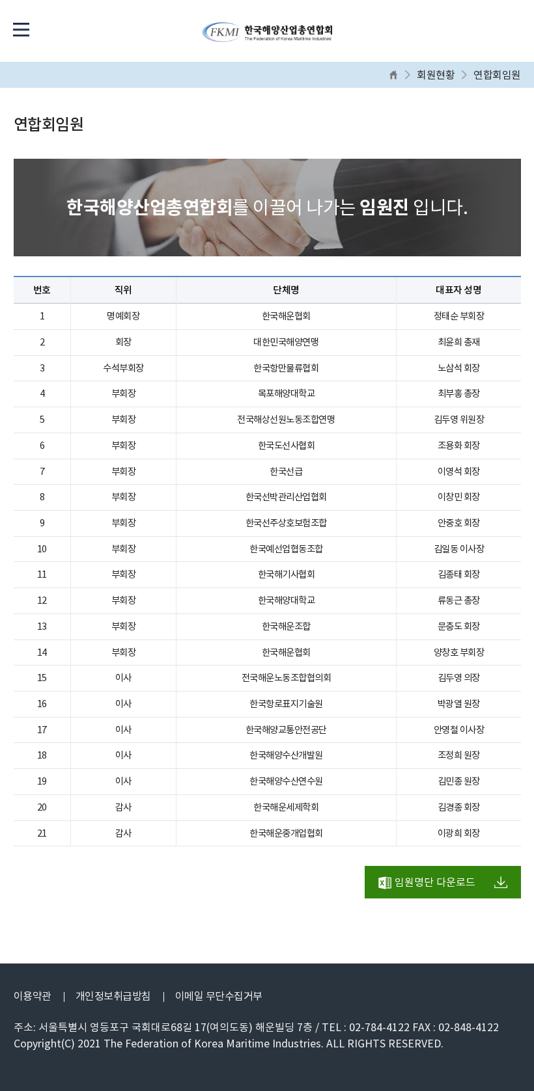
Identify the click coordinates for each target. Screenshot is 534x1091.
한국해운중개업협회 (286, 833)
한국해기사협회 (286, 574)
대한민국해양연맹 (285, 342)
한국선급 (286, 472)
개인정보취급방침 (113, 996)
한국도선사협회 (286, 445)
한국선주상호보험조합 (286, 523)
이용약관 (32, 996)
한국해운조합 (286, 626)
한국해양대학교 (286, 600)
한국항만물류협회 (285, 368)
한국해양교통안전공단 (286, 730)
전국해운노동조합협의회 (286, 678)
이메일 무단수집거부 (218, 996)
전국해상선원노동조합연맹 (286, 419)
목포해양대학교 (286, 393)
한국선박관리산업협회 (286, 497)
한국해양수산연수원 (286, 781)
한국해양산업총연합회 (267, 35)
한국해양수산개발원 (286, 755)
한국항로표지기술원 (286, 704)
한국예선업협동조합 (286, 549)
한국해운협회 (286, 316)
